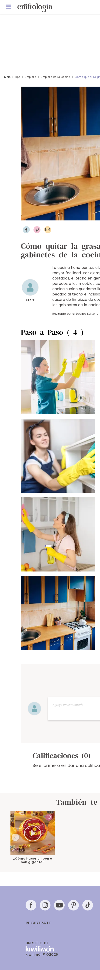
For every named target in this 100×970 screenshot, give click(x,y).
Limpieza (30, 77)
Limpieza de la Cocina (55, 77)
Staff (30, 300)
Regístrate (38, 923)
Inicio (6, 77)
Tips (17, 77)
